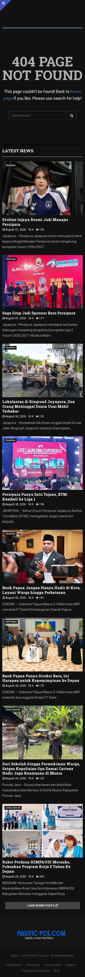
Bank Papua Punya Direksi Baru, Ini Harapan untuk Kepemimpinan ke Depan (40, 678)
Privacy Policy (52, 965)
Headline (10, 165)
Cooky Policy (14, 965)
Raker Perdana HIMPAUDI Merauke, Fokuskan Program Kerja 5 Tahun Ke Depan (36, 867)
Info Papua (11, 621)
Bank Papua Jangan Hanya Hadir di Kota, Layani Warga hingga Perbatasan (41, 590)
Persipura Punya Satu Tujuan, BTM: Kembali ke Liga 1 (35, 496)
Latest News (17, 150)
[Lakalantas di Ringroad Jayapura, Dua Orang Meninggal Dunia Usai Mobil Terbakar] (42, 370)
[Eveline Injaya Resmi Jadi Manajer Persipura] (42, 188)
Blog (56, 970)
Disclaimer (33, 965)
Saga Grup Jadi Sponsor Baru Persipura (38, 313)
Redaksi (71, 965)
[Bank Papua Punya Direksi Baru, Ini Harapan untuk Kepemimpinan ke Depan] (42, 644)
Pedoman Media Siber (35, 970)
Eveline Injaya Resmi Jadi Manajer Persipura (35, 222)
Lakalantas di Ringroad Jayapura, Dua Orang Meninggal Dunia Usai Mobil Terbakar (38, 406)
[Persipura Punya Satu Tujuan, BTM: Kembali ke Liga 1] (42, 463)
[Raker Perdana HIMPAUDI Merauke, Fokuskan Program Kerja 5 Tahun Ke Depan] (42, 831)
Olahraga (11, 259)
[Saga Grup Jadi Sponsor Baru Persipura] (42, 282)
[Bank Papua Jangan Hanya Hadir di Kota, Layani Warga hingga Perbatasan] (42, 556)
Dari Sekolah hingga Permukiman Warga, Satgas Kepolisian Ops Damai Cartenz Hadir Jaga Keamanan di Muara (41, 768)
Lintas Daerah (13, 709)
